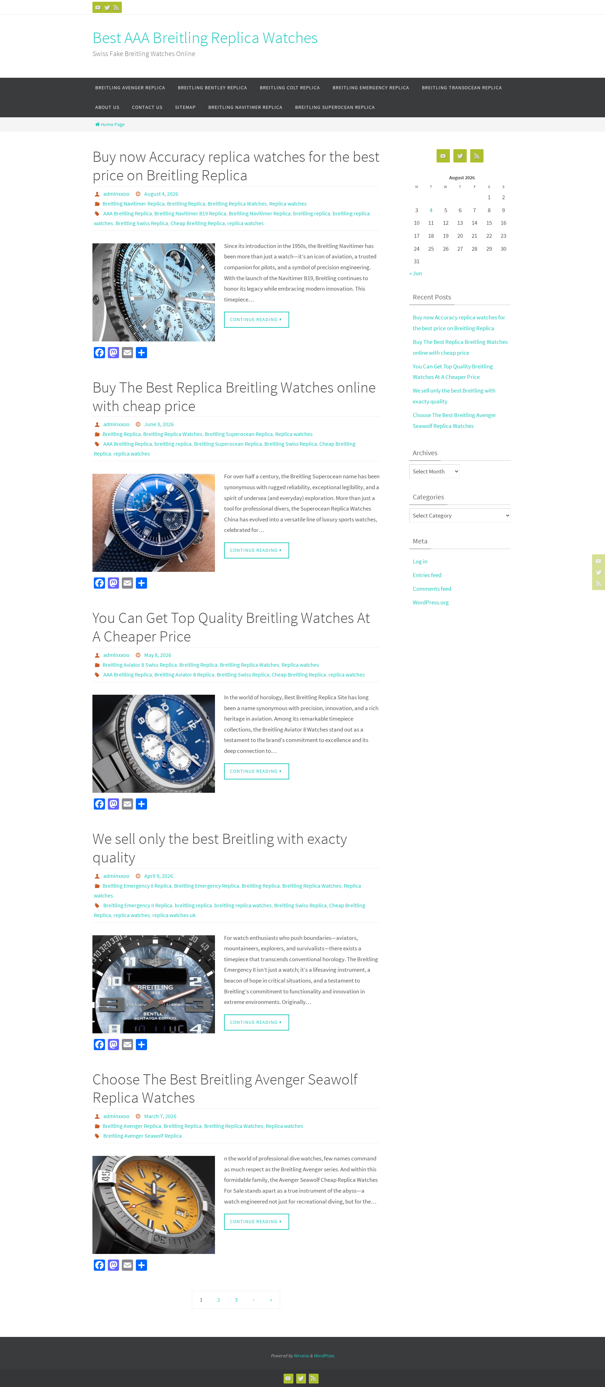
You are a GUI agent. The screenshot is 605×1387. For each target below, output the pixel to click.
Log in (420, 561)
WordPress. (324, 1356)
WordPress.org (431, 602)
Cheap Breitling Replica (198, 223)
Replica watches (288, 203)
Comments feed (432, 588)
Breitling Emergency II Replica (137, 885)
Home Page (113, 124)
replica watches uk (174, 914)
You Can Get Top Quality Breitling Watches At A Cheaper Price (231, 627)
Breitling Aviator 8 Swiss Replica (140, 664)
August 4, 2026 (161, 193)
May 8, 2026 (157, 654)
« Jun (415, 273)
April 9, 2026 (158, 875)
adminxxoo (116, 193)
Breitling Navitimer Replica (134, 203)
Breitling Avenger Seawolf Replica (142, 1135)
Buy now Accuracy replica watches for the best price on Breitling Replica (236, 166)
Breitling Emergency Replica (206, 885)
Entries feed (427, 575)
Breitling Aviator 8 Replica (184, 674)
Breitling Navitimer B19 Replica (190, 213)
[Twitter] (107, 7)
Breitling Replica (186, 203)
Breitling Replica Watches (237, 203)
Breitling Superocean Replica (239, 433)
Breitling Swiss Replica (142, 223)
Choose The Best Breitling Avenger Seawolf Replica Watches (224, 1088)
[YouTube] (98, 7)
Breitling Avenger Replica (132, 1125)
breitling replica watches (243, 905)
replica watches (245, 223)
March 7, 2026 (160, 1115)
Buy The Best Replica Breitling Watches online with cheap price (234, 396)
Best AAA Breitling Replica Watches (205, 37)
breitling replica (311, 213)
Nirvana (301, 1356)
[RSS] (116, 7)
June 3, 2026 (159, 424)
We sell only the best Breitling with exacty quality (219, 848)
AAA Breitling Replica (127, 213)
